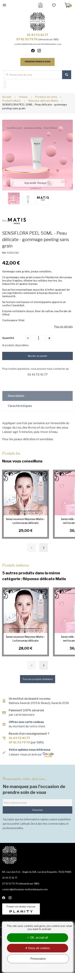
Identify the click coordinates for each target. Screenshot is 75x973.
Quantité (8, 337)
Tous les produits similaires (37, 679)
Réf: (4, 252)
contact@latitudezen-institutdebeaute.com (37, 44)
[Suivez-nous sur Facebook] (34, 51)
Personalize (38, 958)
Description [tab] (16, 396)
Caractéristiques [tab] (20, 406)
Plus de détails (63, 326)
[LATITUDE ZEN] (37, 21)
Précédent (4, 198)
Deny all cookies (38, 948)
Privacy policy (37, 965)
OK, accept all (38, 937)
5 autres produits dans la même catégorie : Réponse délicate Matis (34, 571)
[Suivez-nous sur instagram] (41, 51)
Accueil (6, 96)
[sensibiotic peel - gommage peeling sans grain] (14, 198)
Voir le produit (25, 493)
